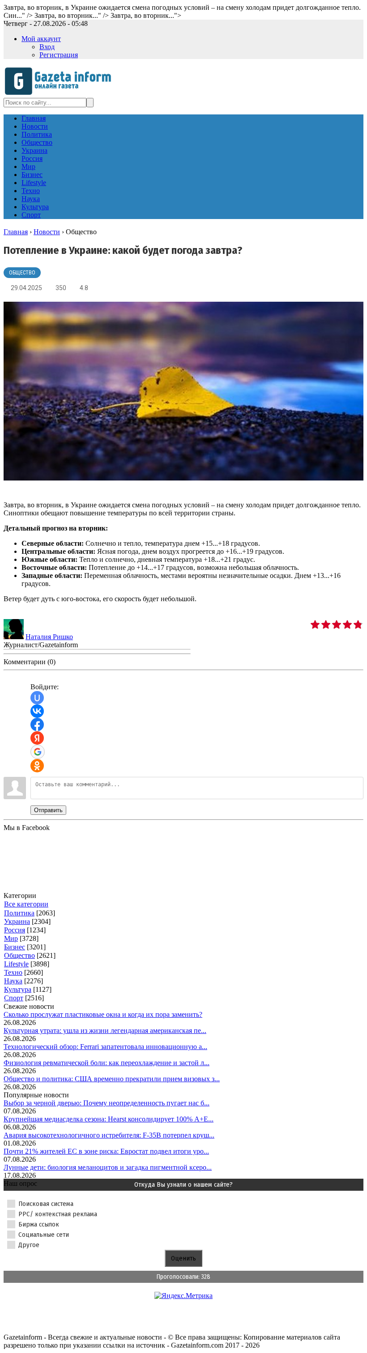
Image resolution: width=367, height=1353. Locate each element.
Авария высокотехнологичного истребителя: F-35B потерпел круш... (109, 1135)
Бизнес (14, 947)
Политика (19, 913)
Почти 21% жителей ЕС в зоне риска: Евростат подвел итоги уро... (106, 1151)
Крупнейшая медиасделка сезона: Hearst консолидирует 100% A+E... (108, 1119)
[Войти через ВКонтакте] (37, 711)
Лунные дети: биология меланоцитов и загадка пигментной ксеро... (108, 1167)
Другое (28, 1245)
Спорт (13, 998)
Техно (13, 972)
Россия (14, 930)
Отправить (48, 810)
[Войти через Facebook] (37, 724)
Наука (13, 981)
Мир (11, 938)
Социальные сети (43, 1235)
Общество (22, 273)
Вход (47, 47)
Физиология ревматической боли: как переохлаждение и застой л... (106, 1062)
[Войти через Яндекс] (37, 738)
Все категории (26, 904)
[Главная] (61, 93)
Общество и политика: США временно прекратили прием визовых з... (112, 1079)
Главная (16, 232)
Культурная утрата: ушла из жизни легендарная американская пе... (105, 1030)
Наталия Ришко (49, 637)
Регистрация (58, 55)
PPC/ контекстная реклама (57, 1214)
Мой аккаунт (41, 38)
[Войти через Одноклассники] (37, 765)
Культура (17, 989)
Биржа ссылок (38, 1224)
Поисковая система (45, 1204)
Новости (47, 232)
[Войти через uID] (37, 697)
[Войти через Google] (37, 752)
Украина (17, 921)
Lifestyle (16, 964)
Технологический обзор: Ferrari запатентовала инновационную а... (105, 1046)
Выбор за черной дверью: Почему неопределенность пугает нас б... (106, 1103)
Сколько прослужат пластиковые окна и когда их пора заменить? (103, 1014)
